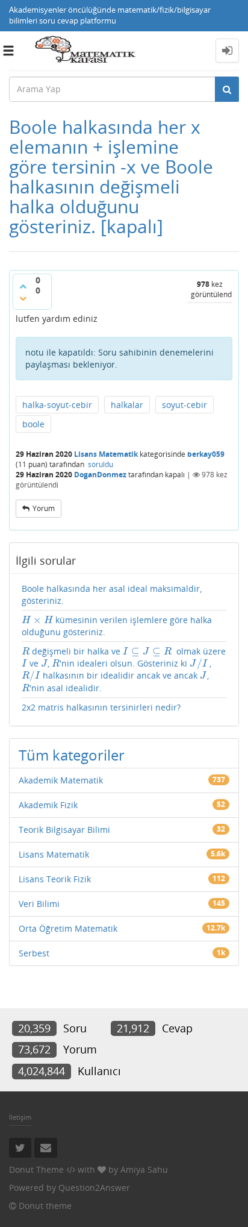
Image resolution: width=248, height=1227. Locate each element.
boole (33, 424)
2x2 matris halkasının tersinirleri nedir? (101, 707)
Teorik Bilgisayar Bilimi (64, 829)
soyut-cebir (184, 404)
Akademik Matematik (61, 780)
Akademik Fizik (48, 805)
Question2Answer (94, 1187)
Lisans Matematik (106, 454)
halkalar (127, 404)
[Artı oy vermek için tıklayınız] (22, 286)
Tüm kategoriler (72, 755)
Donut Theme (36, 1169)
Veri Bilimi (39, 903)
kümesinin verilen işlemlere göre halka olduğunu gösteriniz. (117, 626)
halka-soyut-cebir (57, 404)
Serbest (34, 953)
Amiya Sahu (144, 1169)
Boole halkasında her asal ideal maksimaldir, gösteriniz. (112, 594)
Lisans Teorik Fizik (55, 879)
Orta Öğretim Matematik (68, 928)
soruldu (100, 464)
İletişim (20, 1117)
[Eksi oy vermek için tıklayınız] (22, 298)
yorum (44, 508)
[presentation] (37, 620)
